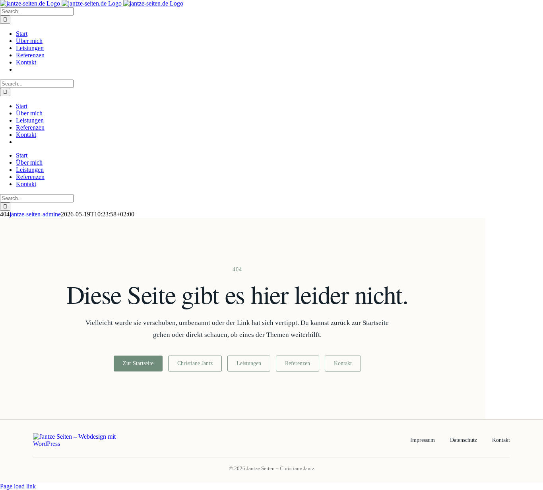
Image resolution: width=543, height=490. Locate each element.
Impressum (422, 440)
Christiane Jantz (195, 363)
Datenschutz (463, 440)
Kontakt (343, 363)
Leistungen (249, 363)
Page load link (18, 486)
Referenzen (297, 363)
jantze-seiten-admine (35, 214)
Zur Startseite (138, 363)
